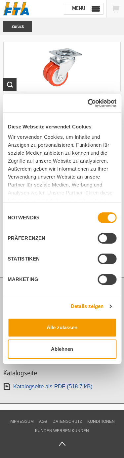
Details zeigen (87, 306)
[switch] (107, 238)
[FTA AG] (16, 9)
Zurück (18, 26)
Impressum (22, 421)
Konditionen (101, 421)
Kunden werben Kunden (62, 430)
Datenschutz (67, 421)
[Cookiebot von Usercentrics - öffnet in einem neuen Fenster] (88, 103)
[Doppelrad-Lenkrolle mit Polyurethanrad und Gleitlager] (62, 66)
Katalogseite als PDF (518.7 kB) (53, 386)
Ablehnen (62, 349)
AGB (43, 421)
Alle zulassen (62, 327)
